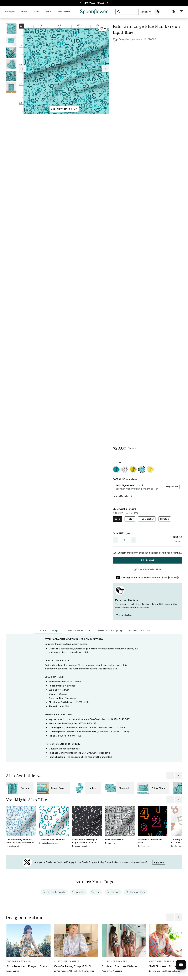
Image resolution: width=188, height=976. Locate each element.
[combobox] (146, 12)
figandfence (136, 39)
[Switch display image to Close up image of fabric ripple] (11, 76)
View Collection (124, 615)
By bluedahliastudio (80, 846)
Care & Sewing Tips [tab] (78, 630)
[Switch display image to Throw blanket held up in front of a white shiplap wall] (11, 87)
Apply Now (158, 862)
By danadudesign (145, 846)
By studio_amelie (13, 846)
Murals (24, 11)
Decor (36, 11)
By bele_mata (176, 846)
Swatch (164, 518)
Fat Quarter (147, 518)
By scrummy (110, 843)
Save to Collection (147, 569)
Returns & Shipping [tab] (110, 630)
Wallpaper (10, 11)
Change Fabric (171, 486)
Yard (117, 518)
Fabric (48, 11)
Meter (130, 518)
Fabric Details (123, 496)
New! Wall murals (94, 3)
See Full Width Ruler (64, 109)
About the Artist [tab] (139, 630)
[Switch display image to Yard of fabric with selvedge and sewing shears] (11, 40)
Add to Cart (147, 560)
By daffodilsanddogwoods (49, 843)
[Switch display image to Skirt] (11, 64)
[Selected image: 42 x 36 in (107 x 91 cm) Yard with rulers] (11, 29)
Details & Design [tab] (48, 630)
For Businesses (63, 11)
